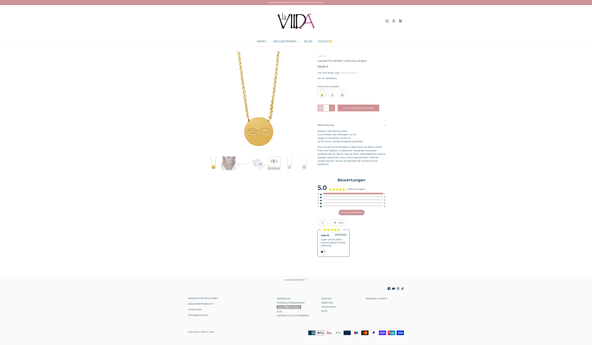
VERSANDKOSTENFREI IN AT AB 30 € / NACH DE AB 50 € (296, 2)
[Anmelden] (393, 21)
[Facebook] (389, 288)
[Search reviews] (323, 223)
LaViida (321, 56)
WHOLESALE (328, 306)
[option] (258, 103)
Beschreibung (326, 125)
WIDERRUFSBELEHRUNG (291, 302)
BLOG (324, 311)
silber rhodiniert (332, 93)
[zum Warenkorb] (400, 21)
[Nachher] (305, 103)
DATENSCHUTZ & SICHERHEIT (293, 315)
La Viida (210, 332)
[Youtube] (393, 288)
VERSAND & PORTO (376, 298)
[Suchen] (387, 21)
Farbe (320, 86)
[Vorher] (211, 103)
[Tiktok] (402, 288)
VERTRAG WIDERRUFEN (289, 307)
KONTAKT (326, 298)
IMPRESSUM (283, 298)
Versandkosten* (348, 72)
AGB (279, 311)
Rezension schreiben (352, 212)
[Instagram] (398, 288)
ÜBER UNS (327, 302)
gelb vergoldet (322, 93)
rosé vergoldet (342, 93)
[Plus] (332, 108)
